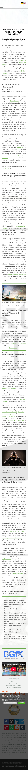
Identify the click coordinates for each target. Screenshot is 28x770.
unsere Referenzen (6, 168)
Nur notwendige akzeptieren (10, 702)
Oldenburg (16, 101)
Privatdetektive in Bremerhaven (18, 344)
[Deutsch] (22, 3)
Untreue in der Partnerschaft (9, 412)
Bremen (12, 101)
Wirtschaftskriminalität (17, 574)
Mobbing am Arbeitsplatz (8, 416)
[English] (25, 3)
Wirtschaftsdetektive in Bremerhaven (17, 274)
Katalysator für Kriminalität (9, 389)
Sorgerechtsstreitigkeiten (8, 414)
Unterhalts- (21, 412)
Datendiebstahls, (20, 147)
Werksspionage (22, 60)
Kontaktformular (13, 348)
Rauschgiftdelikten (6, 559)
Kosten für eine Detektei (17, 531)
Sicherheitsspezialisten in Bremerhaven (12, 538)
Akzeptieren (21, 702)
